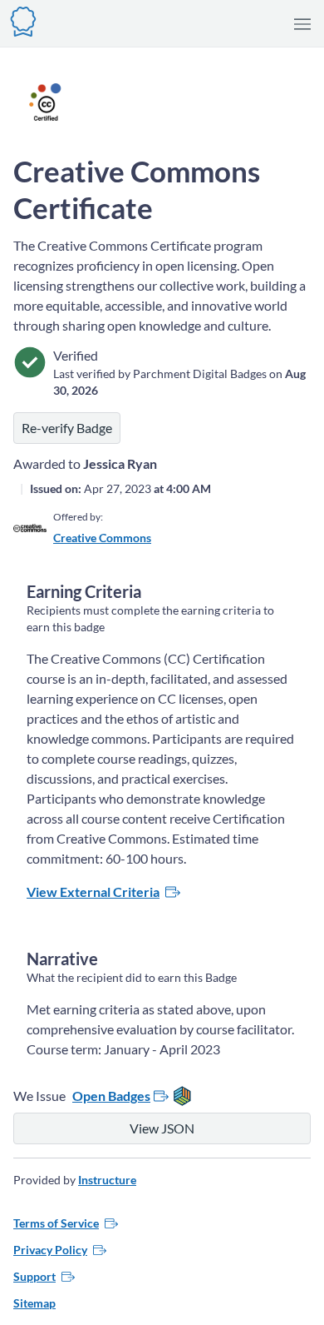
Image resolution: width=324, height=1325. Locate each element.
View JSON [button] (162, 1128)
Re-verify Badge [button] (67, 428)
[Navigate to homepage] (23, 19)
